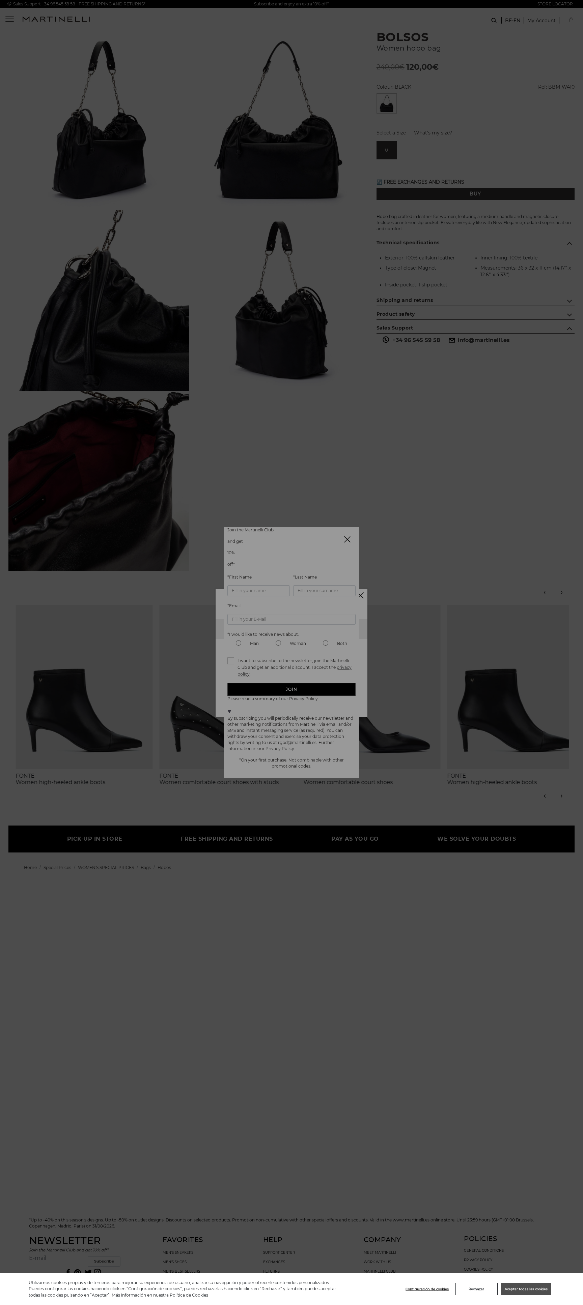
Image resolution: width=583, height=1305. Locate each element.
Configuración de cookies (427, 1289)
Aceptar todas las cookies (526, 1289)
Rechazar (476, 1289)
